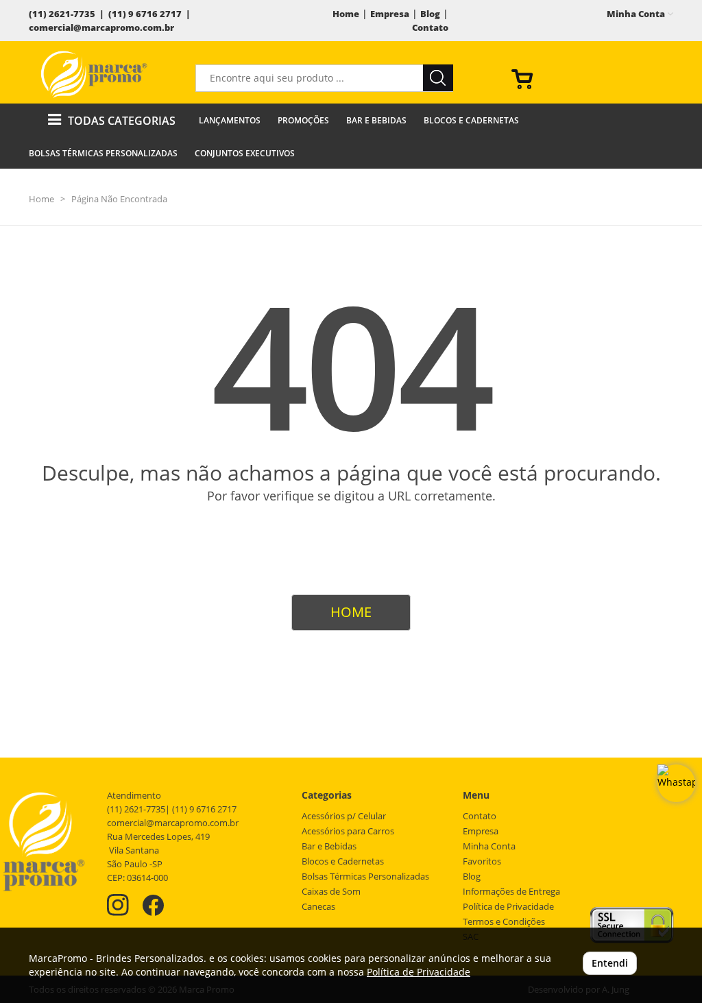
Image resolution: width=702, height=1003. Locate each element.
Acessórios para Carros (348, 831)
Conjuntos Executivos (245, 153)
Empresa (389, 14)
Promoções (303, 120)
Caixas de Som (331, 891)
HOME (351, 612)
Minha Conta (489, 846)
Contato (430, 28)
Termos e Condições (504, 922)
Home (345, 14)
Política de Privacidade (508, 907)
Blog (430, 14)
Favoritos (482, 861)
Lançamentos (230, 120)
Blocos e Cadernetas (471, 120)
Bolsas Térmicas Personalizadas (103, 153)
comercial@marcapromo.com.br (101, 28)
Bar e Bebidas (376, 120)
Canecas (318, 907)
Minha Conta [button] (637, 14)
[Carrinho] (587, 78)
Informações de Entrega (511, 891)
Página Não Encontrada (119, 199)
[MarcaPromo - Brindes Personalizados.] (94, 74)
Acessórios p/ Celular (344, 816)
